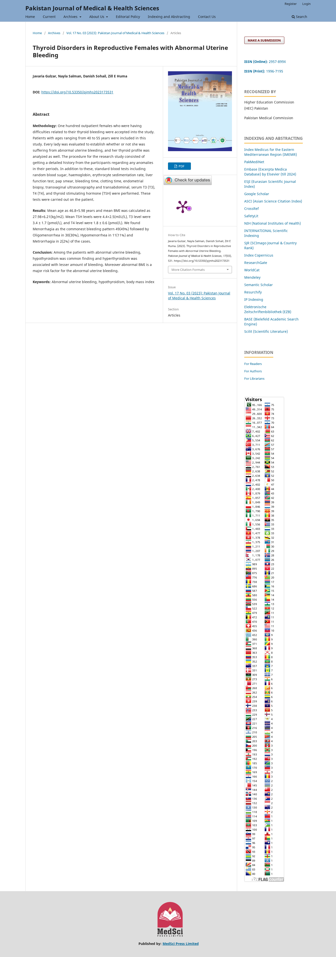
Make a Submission (264, 40)
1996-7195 (264, 71)
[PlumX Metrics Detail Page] (183, 206)
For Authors (253, 371)
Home (30, 16)
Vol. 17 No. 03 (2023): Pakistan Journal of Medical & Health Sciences (115, 33)
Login (306, 3)
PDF (181, 166)
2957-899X (265, 61)
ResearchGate (255, 262)
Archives (70, 16)
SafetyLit (251, 216)
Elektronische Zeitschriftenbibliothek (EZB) (267, 309)
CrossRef (251, 208)
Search (301, 16)
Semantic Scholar (258, 284)
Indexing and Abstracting (169, 16)
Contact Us (207, 16)
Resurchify (253, 292)
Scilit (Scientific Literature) (266, 331)
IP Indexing (254, 299)
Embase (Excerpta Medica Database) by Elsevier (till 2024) (270, 171)
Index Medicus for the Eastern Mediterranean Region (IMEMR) (270, 152)
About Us (97, 16)
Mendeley (252, 277)
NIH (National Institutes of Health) (272, 223)
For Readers (253, 364)
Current (49, 16)
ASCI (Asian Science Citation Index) (273, 201)
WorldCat (252, 270)
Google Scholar (256, 193)
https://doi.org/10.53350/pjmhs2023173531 (77, 92)
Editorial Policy (128, 16)
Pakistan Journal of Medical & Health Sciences (92, 8)
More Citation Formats (188, 269)
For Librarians (254, 378)
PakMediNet (254, 162)
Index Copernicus (258, 255)
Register (291, 3)
